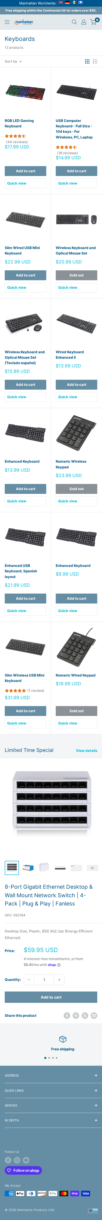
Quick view (16, 183)
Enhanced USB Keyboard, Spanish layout (21, 571)
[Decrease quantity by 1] (29, 980)
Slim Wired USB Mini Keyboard (22, 250)
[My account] (83, 22)
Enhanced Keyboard (22, 461)
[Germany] (67, 3)
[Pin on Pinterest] (76, 1015)
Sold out (77, 275)
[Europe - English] (60, 3)
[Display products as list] (95, 61)
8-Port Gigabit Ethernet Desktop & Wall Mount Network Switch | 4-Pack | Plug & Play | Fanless (49, 895)
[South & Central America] (80, 3)
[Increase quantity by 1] (59, 980)
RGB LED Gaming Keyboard (19, 123)
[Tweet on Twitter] (85, 1015)
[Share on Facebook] (67, 1015)
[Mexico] (74, 3)
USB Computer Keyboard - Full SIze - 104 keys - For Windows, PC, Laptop (74, 128)
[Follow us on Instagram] (17, 1160)
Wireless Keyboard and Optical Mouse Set (76, 250)
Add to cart (25, 171)
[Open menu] (7, 22)
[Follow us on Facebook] (8, 1160)
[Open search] (74, 22)
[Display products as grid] (87, 61)
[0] (93, 22)
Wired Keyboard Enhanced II (70, 355)
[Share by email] (94, 1015)
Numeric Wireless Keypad (71, 464)
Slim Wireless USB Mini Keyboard (24, 678)
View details (86, 750)
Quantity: (13, 979)
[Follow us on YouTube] (26, 1160)
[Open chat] (93, 1211)
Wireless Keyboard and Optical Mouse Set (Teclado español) (25, 357)
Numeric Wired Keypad (76, 675)
